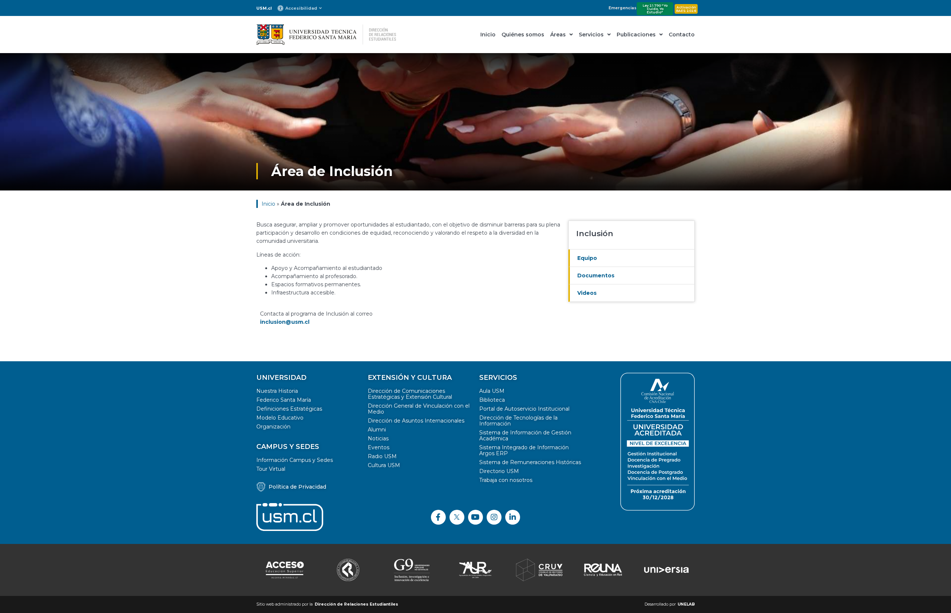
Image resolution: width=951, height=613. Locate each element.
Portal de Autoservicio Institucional (524, 408)
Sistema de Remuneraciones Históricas (530, 462)
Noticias (378, 438)
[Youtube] (475, 517)
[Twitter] (456, 517)
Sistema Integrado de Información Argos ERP (524, 450)
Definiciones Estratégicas (289, 408)
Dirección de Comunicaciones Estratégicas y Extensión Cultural (410, 394)
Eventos (378, 447)
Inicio (488, 34)
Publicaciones (636, 34)
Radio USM (382, 456)
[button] (655, 8)
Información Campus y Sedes (294, 460)
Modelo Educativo (280, 417)
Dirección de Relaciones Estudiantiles (356, 604)
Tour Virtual (270, 469)
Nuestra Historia (277, 391)
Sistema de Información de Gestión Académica (525, 435)
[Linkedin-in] (512, 517)
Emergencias (622, 8)
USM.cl (264, 8)
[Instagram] (494, 517)
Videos (587, 293)
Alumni (377, 429)
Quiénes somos (523, 34)
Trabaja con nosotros (505, 480)
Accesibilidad (301, 8)
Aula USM (491, 391)
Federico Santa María (283, 400)
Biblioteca (492, 400)
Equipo (587, 258)
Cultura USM (384, 465)
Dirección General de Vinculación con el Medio (419, 408)
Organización (273, 426)
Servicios (591, 34)
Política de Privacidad (297, 486)
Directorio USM (499, 471)
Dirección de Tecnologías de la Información (518, 420)
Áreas (558, 34)
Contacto (682, 34)
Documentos (595, 275)
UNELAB (686, 604)
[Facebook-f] (438, 517)
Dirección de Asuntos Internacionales (416, 420)
